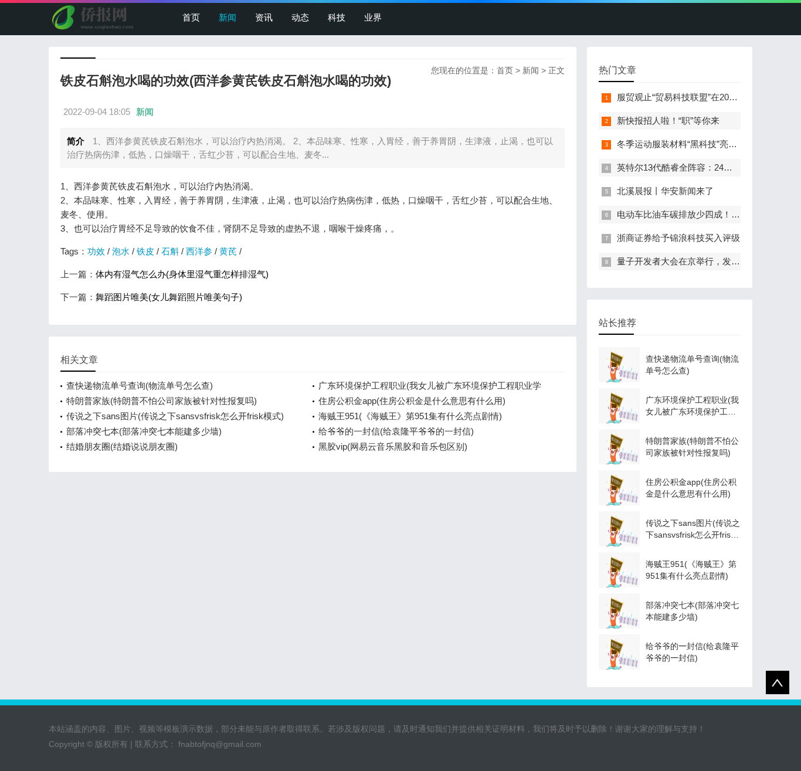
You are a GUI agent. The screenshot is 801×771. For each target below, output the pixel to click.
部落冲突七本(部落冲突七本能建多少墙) (144, 431)
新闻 (227, 17)
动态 (300, 17)
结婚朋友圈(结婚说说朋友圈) (122, 446)
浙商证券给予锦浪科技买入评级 (678, 238)
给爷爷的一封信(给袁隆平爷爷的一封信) (396, 431)
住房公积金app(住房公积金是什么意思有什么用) (411, 401)
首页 (191, 17)
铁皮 (145, 251)
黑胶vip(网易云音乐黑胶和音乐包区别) (392, 446)
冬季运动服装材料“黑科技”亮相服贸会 (690, 144)
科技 (336, 17)
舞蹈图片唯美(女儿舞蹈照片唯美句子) (169, 297)
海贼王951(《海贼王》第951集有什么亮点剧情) (410, 416)
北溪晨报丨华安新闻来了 (665, 191)
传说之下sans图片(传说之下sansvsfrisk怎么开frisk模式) (175, 416)
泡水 (121, 251)
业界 (373, 17)
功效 (96, 251)
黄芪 (228, 251)
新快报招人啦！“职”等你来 (668, 120)
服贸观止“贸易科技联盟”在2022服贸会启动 (699, 97)
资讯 (264, 17)
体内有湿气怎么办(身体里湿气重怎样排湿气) (182, 274)
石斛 (170, 251)
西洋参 (199, 251)
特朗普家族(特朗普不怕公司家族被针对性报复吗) (161, 401)
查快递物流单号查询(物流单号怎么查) (139, 385)
